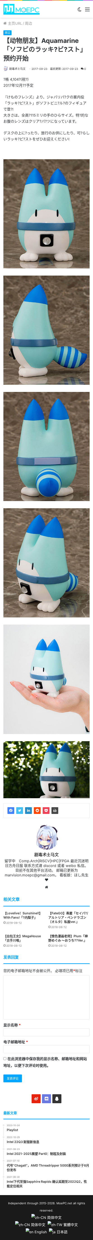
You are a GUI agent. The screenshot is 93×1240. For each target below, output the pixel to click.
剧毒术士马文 (17, 69)
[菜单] (87, 11)
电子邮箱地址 (15, 1042)
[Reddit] (37, 810)
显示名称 (12, 1025)
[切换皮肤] (79, 11)
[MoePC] (21, 9)
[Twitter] (19, 810)
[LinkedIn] (28, 810)
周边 (28, 23)
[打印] (54, 810)
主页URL (14, 23)
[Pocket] (46, 810)
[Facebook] (10, 810)
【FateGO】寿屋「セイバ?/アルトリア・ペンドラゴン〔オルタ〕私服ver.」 (68, 917)
